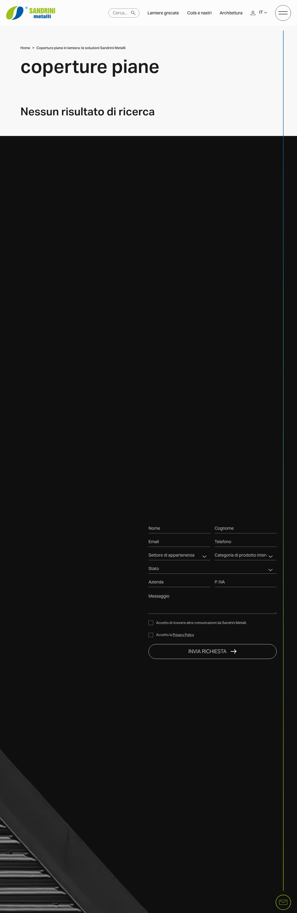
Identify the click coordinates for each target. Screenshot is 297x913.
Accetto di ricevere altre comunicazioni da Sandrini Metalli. (201, 622)
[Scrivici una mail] (283, 902)
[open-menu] (283, 13)
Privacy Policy (183, 635)
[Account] (253, 12)
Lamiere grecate (163, 13)
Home (25, 48)
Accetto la (175, 635)
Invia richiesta (207, 651)
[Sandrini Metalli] (30, 13)
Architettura (231, 13)
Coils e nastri (199, 13)
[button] (263, 13)
